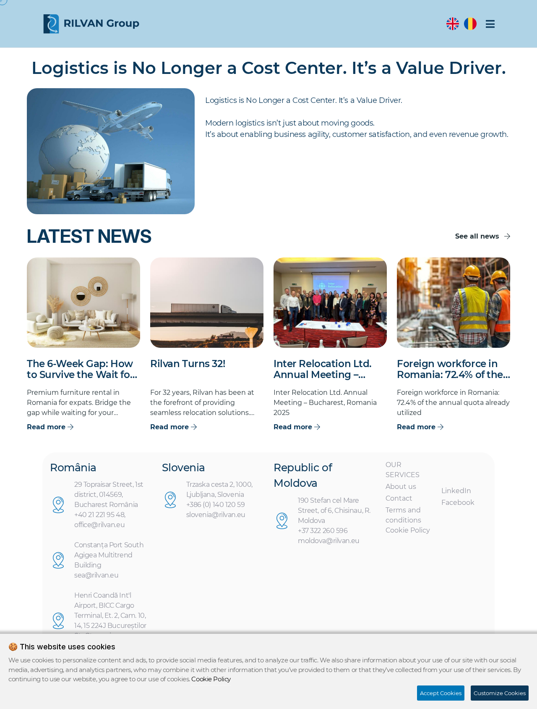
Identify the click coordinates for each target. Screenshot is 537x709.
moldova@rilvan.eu (329, 541)
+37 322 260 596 (323, 531)
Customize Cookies (500, 693)
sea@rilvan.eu (96, 575)
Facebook (457, 503)
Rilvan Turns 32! (187, 364)
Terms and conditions (403, 515)
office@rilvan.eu (99, 525)
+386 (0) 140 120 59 (215, 505)
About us (401, 487)
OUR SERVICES (403, 470)
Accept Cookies (440, 693)
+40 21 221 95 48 (99, 515)
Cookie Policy (408, 530)
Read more (47, 427)
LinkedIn (456, 491)
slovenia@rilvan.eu (215, 515)
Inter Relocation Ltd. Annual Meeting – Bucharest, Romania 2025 (323, 369)
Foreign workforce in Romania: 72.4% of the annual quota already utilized (450, 369)
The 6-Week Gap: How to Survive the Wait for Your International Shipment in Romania (80, 369)
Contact (399, 498)
